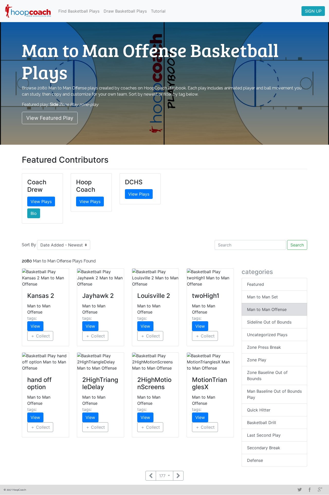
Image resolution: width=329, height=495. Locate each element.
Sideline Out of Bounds (269, 322)
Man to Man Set (262, 296)
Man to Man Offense (267, 309)
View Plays (41, 201)
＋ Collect (40, 335)
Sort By (29, 244)
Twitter (299, 489)
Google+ (320, 489)
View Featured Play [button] (49, 118)
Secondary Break (263, 447)
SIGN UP (313, 11)
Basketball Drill (261, 422)
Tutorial (158, 11)
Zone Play (256, 359)
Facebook (310, 489)
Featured (255, 284)
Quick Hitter (258, 409)
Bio (34, 213)
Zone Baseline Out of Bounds (267, 375)
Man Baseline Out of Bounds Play (274, 394)
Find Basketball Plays (78, 11)
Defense (255, 460)
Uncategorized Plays (267, 334)
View (35, 326)
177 (163, 475)
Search (297, 244)
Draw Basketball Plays (125, 11)
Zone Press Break (264, 347)
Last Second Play (264, 435)
